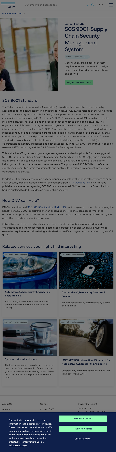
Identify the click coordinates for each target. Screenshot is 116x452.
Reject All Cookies (83, 428)
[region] (58, 432)
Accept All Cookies (83, 418)
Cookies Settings (83, 438)
